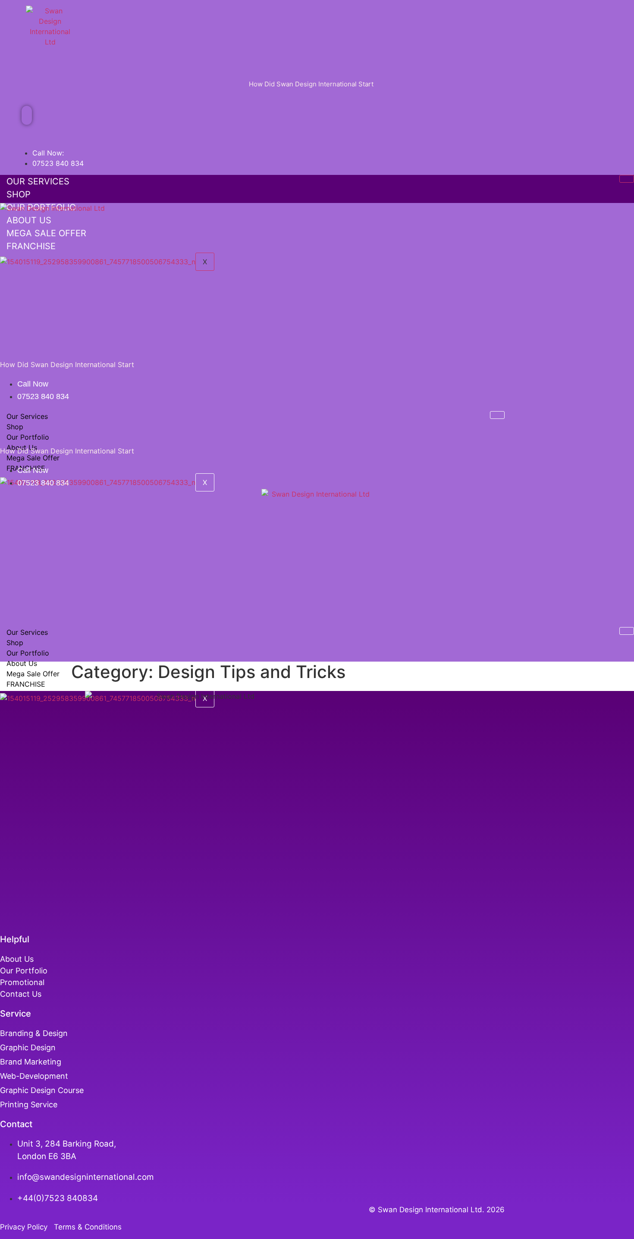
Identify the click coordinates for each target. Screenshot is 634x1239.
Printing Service (30, 1104)
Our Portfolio (27, 437)
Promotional (22, 982)
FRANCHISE (25, 684)
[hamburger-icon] (626, 179)
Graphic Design (28, 1047)
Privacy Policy (26, 1227)
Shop (18, 194)
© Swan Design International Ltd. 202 (434, 1209)
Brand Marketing (30, 1061)
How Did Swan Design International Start (311, 84)
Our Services (37, 181)
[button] (27, 115)
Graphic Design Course (42, 1090)
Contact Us (20, 993)
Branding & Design (34, 1033)
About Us (21, 663)
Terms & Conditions (88, 1227)
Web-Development (34, 1076)
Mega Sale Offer (33, 457)
